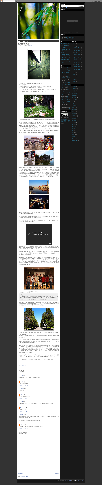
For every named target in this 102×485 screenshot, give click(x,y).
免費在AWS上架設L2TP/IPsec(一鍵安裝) (65, 61)
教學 (73, 103)
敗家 (73, 101)
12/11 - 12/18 (77, 47)
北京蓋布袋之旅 (23, 44)
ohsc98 (22, 388)
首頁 (38, 473)
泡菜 (21, 395)
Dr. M (21, 375)
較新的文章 (20, 473)
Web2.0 (73, 138)
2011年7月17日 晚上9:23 (23, 411)
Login (73, 132)
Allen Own (22, 407)
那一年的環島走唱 (65, 43)
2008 (74, 77)
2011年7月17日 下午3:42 (23, 398)
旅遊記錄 (24, 365)
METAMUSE (68, 480)
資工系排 (74, 116)
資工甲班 (74, 113)
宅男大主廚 (74, 93)
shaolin (21, 382)
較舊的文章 (56, 473)
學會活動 (74, 128)
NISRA (73, 136)
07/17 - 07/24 (77, 57)
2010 (74, 72)
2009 (74, 74)
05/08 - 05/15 (77, 64)
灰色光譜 (74, 95)
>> (69, 108)
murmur (73, 134)
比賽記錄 (74, 88)
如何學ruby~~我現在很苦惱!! (66, 78)
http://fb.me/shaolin (70, 37)
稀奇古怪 (74, 107)
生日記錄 (74, 91)
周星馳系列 (74, 97)
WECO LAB (74, 140)
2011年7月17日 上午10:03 (23, 379)
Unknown (22, 425)
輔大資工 (74, 124)
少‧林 (21, 7)
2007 (74, 79)
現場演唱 (74, 105)
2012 (74, 43)
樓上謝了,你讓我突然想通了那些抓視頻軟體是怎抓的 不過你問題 (66, 99)
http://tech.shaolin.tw (70, 38)
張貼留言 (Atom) (25, 476)
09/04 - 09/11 (77, 52)
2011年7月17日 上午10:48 (23, 385)
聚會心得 (74, 122)
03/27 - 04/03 (77, 66)
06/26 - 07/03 (77, 62)
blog (73, 130)
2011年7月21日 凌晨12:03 (23, 428)
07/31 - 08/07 (77, 54)
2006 (74, 81)
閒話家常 (74, 109)
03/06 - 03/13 (77, 69)
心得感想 (74, 86)
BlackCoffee (81, 480)
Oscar (21, 401)
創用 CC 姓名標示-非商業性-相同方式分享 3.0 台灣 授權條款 (65, 119)
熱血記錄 (74, 126)
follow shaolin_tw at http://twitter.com (72, 32)
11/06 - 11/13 (77, 50)
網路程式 (74, 120)
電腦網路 (74, 118)
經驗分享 (74, 111)
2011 (74, 46)
